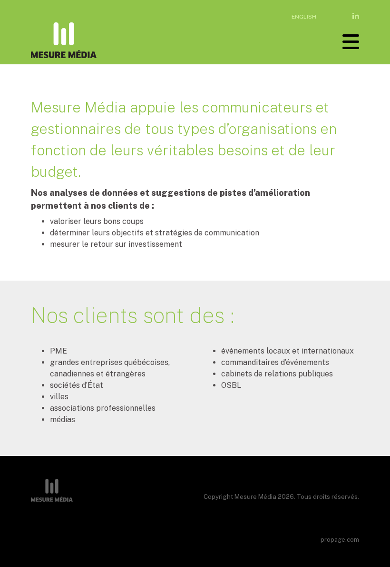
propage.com (340, 539)
